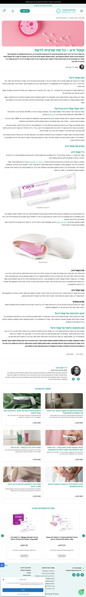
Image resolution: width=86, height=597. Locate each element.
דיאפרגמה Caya (61, 222)
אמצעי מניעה (69, 354)
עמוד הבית (81, 18)
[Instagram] (78, 575)
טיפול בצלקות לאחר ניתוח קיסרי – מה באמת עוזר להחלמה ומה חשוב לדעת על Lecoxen (65, 448)
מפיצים (29, 573)
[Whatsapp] (74, 575)
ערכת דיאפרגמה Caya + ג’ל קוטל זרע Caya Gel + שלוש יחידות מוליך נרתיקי (61, 538)
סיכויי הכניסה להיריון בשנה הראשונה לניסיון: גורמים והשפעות (65, 485)
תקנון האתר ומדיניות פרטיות (23, 594)
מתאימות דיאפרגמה (25, 570)
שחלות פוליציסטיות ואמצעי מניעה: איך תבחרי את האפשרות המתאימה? (64, 412)
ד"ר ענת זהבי (61, 368)
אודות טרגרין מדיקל (26, 567)
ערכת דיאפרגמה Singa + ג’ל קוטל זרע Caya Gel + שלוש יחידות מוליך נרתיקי (24, 538)
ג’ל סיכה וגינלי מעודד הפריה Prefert (44, 576)
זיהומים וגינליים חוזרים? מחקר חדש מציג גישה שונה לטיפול (22, 412)
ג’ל (72, 155)
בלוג (76, 18)
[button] (2, 565)
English (5, 565)
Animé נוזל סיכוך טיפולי (48, 573)
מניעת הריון (80, 354)
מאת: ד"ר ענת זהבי (71, 67)
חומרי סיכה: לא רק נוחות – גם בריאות (26, 447)
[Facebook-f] (82, 575)
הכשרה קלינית (27, 575)
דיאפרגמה (52, 114)
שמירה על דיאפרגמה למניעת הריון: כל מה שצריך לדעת (24, 485)
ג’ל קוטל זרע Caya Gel (36, 162)
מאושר (23, 590)
